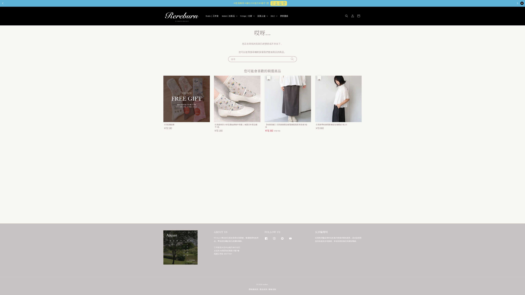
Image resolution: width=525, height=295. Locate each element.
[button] (347, 16)
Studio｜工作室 (212, 16)
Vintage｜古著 (246, 16)
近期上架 (261, 16)
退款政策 (263, 289)
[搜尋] (292, 59)
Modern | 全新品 (228, 16)
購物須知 (272, 289)
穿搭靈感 (284, 16)
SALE (273, 16)
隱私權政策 (253, 289)
